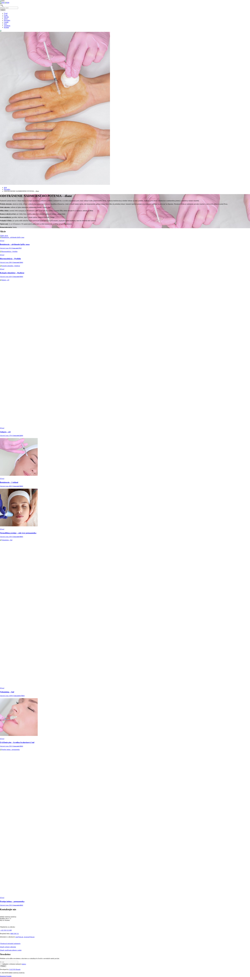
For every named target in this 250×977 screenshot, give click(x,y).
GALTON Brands (14, 969)
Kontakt (6, 27)
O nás (6, 15)
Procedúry (7, 20)
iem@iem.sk (19, 937)
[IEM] (4, 2)
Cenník (6, 22)
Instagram (3, 976)
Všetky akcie (4, 235)
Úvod (5, 13)
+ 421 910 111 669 (6, 930)
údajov (24, 964)
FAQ (5, 24)
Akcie (6, 18)
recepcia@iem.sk (29, 937)
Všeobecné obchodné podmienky (10, 943)
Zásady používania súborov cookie (10, 950)
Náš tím (6, 17)
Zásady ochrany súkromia (8, 947)
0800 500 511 (14, 933)
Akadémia (7, 25)
